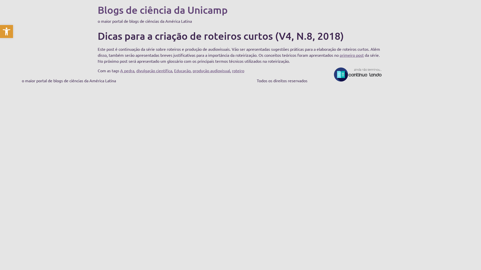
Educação (182, 70)
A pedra (127, 70)
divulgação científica (154, 70)
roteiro (238, 70)
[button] (6, 31)
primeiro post (352, 55)
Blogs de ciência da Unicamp (163, 10)
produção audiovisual (211, 70)
